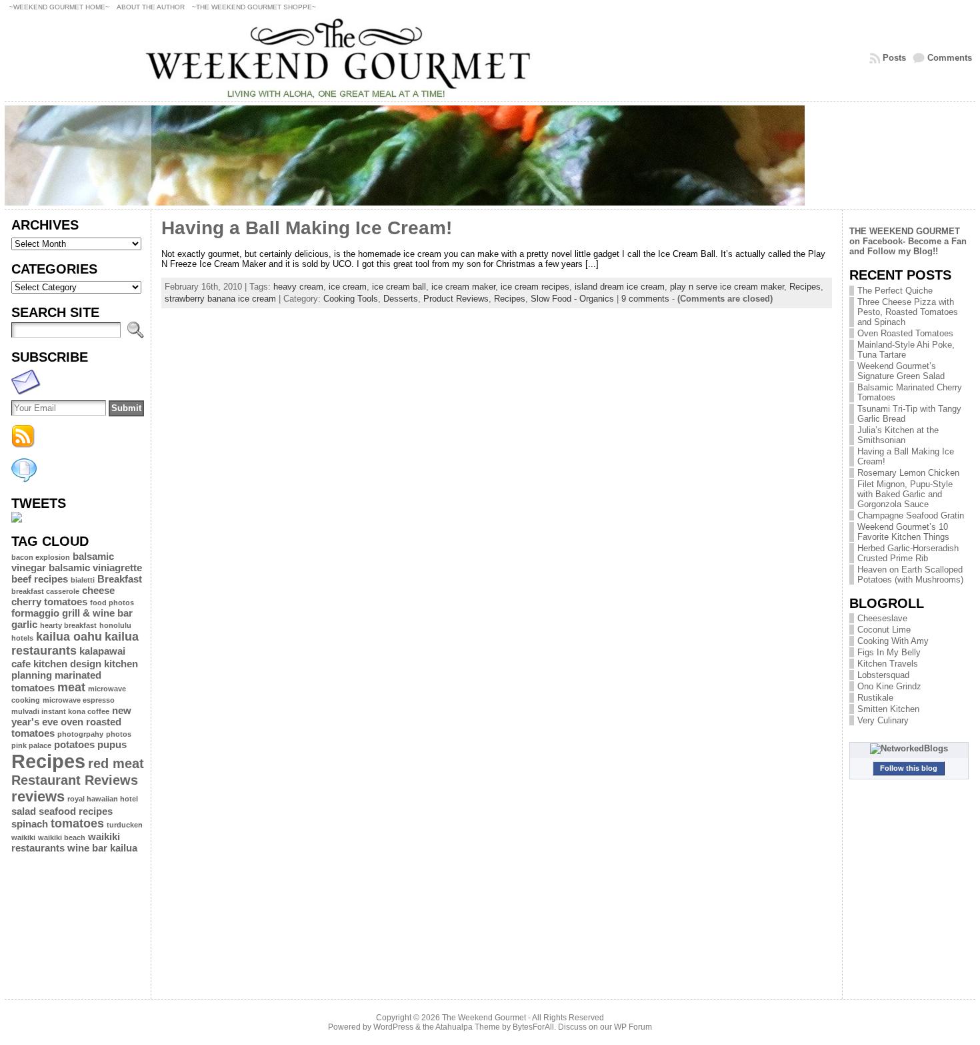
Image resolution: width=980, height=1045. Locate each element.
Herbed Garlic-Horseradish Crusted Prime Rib (908, 553)
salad (23, 811)
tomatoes (77, 823)
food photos (112, 603)
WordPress (393, 1027)
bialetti (83, 580)
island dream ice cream (620, 287)
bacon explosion (40, 557)
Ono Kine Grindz (889, 686)
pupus (112, 744)
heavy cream (298, 287)
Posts (894, 58)
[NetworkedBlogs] (909, 748)
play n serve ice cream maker (727, 287)
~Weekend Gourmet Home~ (59, 7)
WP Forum (633, 1027)
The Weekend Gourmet (484, 1017)
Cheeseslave (882, 618)
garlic (24, 624)
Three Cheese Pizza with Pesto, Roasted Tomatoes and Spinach (907, 312)
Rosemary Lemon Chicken (908, 473)
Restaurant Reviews (74, 780)
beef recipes (39, 579)
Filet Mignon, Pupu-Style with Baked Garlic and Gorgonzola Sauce (905, 494)
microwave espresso (79, 700)
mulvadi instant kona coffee (60, 711)
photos (118, 734)
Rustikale (875, 698)
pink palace (31, 745)
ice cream (348, 287)
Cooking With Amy (893, 641)
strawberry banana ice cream (220, 299)
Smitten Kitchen (888, 709)
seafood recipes (76, 811)
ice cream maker (463, 287)
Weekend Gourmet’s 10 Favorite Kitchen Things (903, 532)
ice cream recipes (535, 287)
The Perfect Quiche (895, 291)
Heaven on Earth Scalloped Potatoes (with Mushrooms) (910, 575)
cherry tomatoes (49, 601)
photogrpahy (80, 734)
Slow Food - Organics (572, 299)
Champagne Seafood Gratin (910, 515)
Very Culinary (883, 720)
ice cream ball (399, 287)
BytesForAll (533, 1027)
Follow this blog (908, 768)
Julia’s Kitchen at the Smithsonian (898, 435)
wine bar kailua (102, 847)
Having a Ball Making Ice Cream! (306, 228)
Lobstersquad (883, 675)
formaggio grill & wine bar (72, 613)
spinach (29, 823)
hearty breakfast (68, 625)
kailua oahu (69, 636)
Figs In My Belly (889, 652)
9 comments (645, 299)
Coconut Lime (884, 630)
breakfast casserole (45, 591)
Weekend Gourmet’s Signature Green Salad (901, 371)
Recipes (48, 761)
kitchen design (67, 663)
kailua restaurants (75, 643)
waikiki (23, 837)
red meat (116, 763)
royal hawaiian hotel (102, 799)
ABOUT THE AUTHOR (151, 7)
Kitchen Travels (887, 664)
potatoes (74, 744)
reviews (38, 796)
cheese (98, 590)
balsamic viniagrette (95, 567)
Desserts (400, 299)
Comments (949, 58)
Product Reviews (456, 299)
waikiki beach (61, 837)
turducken (125, 825)
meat (71, 687)
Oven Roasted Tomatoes (905, 333)
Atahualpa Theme (467, 1027)
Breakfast (119, 579)
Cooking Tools (350, 299)
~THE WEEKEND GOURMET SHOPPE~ (254, 7)
